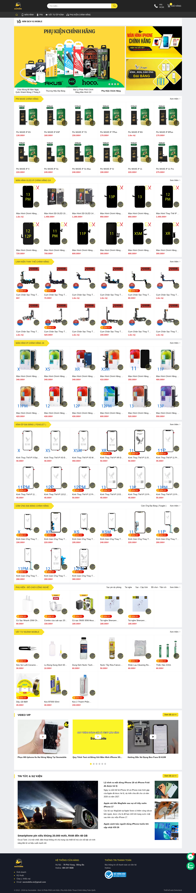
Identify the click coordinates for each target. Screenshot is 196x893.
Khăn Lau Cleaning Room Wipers (140, 665)
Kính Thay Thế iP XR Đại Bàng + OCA (111, 457)
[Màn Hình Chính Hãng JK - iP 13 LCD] (140, 407)
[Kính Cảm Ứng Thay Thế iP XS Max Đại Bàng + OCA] (112, 533)
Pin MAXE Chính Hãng (27, 99)
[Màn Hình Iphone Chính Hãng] (154, 42)
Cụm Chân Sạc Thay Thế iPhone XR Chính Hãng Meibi (111, 295)
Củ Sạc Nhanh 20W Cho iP (27, 620)
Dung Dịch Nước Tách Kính (82, 665)
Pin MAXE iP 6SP (52, 132)
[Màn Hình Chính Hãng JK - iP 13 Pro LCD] (168, 407)
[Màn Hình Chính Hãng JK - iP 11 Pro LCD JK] (168, 370)
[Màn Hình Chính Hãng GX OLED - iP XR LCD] (168, 244)
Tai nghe (128, 587)
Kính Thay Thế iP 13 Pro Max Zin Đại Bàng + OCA (167, 494)
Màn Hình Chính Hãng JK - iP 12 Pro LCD (83, 413)
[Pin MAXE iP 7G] (84, 126)
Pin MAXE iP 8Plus (164, 132)
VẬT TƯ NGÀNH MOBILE (27, 632)
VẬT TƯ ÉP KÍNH (55, 14)
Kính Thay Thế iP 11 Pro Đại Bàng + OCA (167, 457)
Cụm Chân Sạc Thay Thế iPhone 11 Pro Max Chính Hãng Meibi (55, 331)
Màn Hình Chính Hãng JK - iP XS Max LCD (111, 376)
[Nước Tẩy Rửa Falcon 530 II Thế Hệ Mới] (112, 659)
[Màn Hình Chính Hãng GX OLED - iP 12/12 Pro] (28, 244)
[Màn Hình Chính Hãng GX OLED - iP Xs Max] (140, 244)
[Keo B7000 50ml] (56, 696)
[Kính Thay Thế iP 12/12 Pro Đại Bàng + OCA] (56, 489)
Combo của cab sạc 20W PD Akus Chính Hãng (55, 620)
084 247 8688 (67, 868)
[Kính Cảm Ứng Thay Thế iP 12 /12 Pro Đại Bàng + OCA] (56, 570)
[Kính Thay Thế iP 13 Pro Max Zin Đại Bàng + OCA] (168, 489)
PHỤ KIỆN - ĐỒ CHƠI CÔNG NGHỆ (32, 587)
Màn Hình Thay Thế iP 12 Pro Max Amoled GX (167, 213)
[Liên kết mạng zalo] (191, 866)
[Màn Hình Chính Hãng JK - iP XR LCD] (84, 370)
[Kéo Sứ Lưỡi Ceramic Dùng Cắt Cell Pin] (28, 659)
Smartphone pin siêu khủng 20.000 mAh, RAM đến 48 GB (53, 835)
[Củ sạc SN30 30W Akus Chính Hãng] (84, 615)
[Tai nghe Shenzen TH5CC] (112, 615)
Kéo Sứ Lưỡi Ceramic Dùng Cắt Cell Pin (26, 665)
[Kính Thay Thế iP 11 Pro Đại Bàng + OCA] (168, 452)
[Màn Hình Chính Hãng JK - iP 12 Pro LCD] (84, 407)
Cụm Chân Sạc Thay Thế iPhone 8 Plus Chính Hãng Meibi (55, 295)
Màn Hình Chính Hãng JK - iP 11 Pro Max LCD (27, 413)
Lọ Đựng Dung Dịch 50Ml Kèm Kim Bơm (55, 665)
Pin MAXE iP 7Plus (108, 132)
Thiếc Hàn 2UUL (163, 665)
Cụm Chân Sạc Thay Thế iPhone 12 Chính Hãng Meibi (167, 331)
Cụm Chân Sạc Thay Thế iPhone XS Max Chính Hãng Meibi (167, 295)
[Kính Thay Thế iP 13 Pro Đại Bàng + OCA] (140, 489)
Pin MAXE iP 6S (23, 132)
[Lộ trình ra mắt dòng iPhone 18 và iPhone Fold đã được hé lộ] (166, 790)
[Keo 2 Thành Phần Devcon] (84, 696)
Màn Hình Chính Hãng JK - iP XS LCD (55, 376)
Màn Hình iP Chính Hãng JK (30, 343)
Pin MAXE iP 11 (135, 169)
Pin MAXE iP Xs (51, 169)
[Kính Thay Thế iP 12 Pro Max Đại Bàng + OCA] (84, 489)
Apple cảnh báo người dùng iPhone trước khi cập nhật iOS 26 (126, 825)
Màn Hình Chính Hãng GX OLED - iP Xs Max (138, 250)
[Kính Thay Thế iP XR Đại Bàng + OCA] (112, 452)
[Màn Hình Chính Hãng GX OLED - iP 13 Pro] (112, 208)
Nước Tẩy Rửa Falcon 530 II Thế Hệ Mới (110, 665)
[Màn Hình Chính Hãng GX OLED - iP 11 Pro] (84, 244)
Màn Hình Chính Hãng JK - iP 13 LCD (139, 413)
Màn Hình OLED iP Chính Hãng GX (33, 180)
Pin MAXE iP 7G (79, 132)
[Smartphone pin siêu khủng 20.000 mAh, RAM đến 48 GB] (58, 805)
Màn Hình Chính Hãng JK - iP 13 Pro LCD (167, 413)
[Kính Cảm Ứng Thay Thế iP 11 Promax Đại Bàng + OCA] (28, 570)
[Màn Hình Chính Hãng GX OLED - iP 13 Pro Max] (28, 208)
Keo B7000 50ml (51, 702)
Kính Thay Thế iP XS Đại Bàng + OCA (55, 457)
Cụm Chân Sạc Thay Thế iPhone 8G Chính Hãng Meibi (27, 295)
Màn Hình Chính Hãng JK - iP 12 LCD (55, 413)
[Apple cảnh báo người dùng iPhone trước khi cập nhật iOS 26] (166, 831)
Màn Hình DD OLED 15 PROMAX (54, 213)
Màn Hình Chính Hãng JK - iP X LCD (27, 376)
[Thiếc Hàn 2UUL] (168, 659)
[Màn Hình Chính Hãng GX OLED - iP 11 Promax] (56, 244)
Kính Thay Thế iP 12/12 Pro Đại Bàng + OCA (55, 494)
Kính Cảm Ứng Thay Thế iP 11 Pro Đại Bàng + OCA (167, 539)
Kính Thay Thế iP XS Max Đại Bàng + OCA (84, 457)
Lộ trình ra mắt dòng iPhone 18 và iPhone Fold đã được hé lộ (127, 784)
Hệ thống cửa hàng (67, 860)
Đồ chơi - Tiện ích (158, 587)
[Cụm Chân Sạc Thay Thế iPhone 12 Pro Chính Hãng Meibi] (140, 326)
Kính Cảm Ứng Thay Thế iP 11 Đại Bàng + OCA (139, 539)
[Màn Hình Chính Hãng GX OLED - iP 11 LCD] (112, 244)
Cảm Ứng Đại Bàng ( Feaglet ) (153, 506)
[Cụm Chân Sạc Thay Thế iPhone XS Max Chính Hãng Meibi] (168, 289)
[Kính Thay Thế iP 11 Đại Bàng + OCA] (140, 452)
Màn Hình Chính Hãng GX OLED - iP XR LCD (166, 250)
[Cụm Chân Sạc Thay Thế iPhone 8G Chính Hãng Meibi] (28, 289)
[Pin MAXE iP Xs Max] (84, 163)
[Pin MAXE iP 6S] (28, 126)
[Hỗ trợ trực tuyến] (191, 857)
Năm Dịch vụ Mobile (32, 21)
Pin (41, 15)
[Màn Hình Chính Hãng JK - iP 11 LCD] (140, 370)
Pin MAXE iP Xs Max (81, 169)
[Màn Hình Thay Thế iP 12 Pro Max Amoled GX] (168, 208)
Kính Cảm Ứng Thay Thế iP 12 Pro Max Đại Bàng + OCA (84, 576)
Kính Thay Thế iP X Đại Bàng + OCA (26, 457)
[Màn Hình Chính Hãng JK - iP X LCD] (28, 370)
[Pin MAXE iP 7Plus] (112, 126)
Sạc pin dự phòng (113, 587)
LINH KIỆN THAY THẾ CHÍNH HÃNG (32, 262)
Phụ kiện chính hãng (80, 15)
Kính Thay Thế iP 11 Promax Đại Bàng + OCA (27, 494)
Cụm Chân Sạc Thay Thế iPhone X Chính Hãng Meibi (83, 295)
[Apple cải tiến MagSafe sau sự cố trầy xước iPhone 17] (166, 810)
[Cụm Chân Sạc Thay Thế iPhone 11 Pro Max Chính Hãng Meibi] (56, 326)
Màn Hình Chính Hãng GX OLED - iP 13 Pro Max (28, 213)
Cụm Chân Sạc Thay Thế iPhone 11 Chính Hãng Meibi (27, 331)
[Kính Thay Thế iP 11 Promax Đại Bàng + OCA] (28, 489)
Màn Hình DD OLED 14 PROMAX (82, 213)
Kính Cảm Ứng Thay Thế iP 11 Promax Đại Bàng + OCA (27, 576)
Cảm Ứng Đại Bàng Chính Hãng (32, 506)
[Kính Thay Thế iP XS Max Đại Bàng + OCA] (84, 452)
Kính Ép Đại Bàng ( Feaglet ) (31, 424)
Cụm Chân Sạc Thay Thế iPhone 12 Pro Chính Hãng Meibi (139, 331)
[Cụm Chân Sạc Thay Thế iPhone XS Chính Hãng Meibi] (140, 289)
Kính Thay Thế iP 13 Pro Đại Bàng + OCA (139, 494)
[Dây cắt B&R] (28, 696)
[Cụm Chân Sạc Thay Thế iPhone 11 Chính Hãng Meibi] (28, 326)
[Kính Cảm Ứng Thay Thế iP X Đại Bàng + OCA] (28, 533)
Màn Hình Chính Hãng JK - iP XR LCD (83, 376)
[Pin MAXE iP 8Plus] (168, 126)
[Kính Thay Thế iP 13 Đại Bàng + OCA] (112, 489)
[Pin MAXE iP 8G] (140, 126)
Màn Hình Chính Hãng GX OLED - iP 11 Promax (55, 250)
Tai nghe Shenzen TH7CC (136, 620)
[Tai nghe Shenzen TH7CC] (140, 615)
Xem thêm (174, 99)
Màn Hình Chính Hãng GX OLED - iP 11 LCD (110, 250)
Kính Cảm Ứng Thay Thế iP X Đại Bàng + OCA (27, 539)
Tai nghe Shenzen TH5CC (108, 620)
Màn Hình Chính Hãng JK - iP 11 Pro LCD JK (167, 376)
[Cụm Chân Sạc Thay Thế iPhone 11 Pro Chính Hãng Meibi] (84, 326)
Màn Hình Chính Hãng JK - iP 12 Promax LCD (111, 413)
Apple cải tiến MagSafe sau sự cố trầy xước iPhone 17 (125, 805)
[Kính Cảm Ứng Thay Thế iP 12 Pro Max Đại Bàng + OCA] (84, 570)
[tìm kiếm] (114, 5)
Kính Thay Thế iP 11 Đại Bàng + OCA (139, 457)
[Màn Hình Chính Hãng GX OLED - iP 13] (140, 208)
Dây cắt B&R (22, 702)
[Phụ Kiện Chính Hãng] (69, 57)
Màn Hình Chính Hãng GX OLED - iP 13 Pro (110, 213)
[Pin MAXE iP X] (28, 163)
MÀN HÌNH (29, 15)
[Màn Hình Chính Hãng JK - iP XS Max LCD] (112, 370)
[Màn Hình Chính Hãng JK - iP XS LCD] (56, 370)
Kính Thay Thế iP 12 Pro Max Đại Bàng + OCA (83, 494)
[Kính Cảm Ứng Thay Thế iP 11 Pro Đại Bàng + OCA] (168, 533)
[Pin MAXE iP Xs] (56, 163)
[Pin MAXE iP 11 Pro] (168, 163)
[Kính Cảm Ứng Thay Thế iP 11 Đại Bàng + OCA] (140, 533)
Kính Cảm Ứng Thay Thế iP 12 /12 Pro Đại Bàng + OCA (55, 576)
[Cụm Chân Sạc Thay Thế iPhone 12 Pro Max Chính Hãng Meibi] (112, 326)
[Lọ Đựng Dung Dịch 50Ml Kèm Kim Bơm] (56, 659)
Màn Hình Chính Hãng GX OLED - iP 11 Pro (82, 250)
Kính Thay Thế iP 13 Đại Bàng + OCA (111, 494)
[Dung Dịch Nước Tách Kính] (84, 659)
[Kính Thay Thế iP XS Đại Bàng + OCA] (56, 452)
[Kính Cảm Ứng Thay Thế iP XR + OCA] (56, 533)
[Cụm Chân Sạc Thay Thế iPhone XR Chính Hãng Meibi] (112, 289)
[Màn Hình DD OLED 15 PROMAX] (56, 208)
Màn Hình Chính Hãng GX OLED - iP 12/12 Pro (27, 250)
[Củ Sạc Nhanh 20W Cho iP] (28, 615)
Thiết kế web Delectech (173, 890)
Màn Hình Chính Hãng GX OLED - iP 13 (138, 213)
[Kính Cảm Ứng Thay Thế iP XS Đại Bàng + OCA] (84, 533)
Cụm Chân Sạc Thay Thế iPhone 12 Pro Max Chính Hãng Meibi (112, 331)
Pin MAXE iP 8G (135, 132)
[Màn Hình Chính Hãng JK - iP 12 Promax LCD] (112, 407)
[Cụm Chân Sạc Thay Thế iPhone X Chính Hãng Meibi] (84, 289)
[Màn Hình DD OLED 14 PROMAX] (84, 208)
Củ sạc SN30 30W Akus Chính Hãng (83, 620)
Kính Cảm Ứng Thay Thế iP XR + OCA (55, 539)
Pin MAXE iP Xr (107, 169)
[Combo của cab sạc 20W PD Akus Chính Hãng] (56, 615)
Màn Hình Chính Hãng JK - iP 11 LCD (139, 376)
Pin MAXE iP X (22, 169)
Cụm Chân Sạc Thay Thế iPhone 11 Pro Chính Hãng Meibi (83, 331)
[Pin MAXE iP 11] (140, 163)
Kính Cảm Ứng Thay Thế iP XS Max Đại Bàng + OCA (111, 539)
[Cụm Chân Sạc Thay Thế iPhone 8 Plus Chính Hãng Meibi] (56, 289)
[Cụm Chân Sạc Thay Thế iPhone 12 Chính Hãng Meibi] (168, 326)
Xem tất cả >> (170, 715)
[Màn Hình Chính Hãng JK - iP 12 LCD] (56, 407)
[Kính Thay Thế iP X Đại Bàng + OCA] (28, 452)
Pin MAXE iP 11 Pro (165, 169)
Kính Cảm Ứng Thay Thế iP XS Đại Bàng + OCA (83, 539)
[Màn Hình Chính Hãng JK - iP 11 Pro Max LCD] (28, 407)
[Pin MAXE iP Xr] (112, 163)
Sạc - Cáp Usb (141, 587)
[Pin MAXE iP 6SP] (56, 126)
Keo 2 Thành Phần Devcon (80, 702)
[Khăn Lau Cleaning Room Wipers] (140, 659)
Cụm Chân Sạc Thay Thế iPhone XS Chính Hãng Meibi (139, 295)
